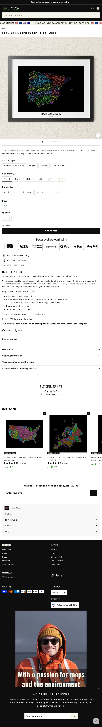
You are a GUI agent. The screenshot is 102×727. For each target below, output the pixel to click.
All (14, 408)
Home (4, 28)
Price (4, 201)
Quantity (6, 213)
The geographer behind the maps (18, 362)
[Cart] (92, 8)
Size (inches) (8, 174)
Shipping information (12, 356)
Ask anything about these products (19, 369)
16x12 (7, 179)
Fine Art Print (58, 166)
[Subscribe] (74, 716)
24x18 (18, 179)
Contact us (55, 564)
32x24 (28, 179)
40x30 (39, 179)
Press (4, 557)
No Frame (59, 192)
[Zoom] (98, 135)
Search (54, 550)
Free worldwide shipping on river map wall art (50, 2)
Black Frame (10, 192)
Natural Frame (43, 192)
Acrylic (32, 166)
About (4, 553)
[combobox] (51, 15)
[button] (10, 463)
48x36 (50, 179)
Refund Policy (57, 561)
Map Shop (6, 550)
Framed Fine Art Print (14, 166)
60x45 (60, 179)
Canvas (44, 166)
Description (7, 349)
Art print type (8, 161)
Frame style (8, 187)
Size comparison (10, 339)
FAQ (12, 319)
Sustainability (8, 564)
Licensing (6, 561)
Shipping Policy (57, 557)
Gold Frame (26, 192)
